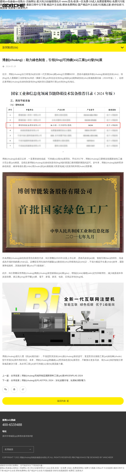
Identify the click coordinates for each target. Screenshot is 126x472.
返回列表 (61, 401)
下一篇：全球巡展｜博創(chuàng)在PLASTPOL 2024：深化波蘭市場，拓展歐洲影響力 (44, 380)
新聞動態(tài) (10, 47)
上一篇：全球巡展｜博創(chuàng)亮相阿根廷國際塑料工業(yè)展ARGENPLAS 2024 (42, 376)
